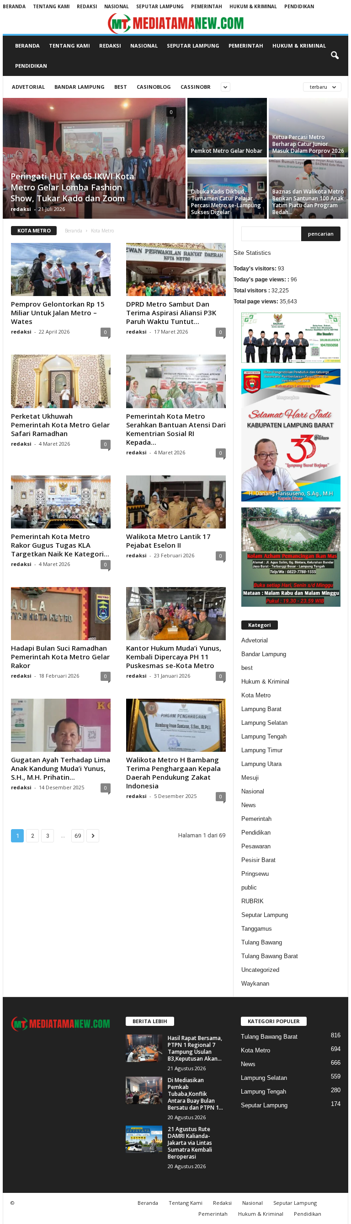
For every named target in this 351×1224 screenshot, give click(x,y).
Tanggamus (256, 928)
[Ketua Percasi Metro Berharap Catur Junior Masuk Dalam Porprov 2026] (308, 127)
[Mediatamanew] (175, 23)
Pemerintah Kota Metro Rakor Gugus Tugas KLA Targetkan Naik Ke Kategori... (60, 545)
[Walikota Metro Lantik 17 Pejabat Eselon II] (176, 501)
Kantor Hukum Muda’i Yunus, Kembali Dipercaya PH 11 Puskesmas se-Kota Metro (173, 656)
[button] (334, 56)
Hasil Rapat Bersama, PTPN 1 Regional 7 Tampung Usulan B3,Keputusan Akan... (195, 1048)
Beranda (14, 6)
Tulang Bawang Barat (269, 956)
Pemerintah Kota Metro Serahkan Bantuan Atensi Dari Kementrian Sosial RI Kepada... (176, 429)
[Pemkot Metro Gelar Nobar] (227, 127)
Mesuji (250, 777)
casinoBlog (154, 86)
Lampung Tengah (264, 736)
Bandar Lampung (79, 86)
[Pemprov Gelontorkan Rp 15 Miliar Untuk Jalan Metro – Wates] (61, 269)
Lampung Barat (261, 709)
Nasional (116, 6)
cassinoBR (196, 86)
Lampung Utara (261, 763)
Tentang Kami (51, 6)
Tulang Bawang (261, 942)
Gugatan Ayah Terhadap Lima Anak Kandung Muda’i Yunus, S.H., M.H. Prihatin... (60, 768)
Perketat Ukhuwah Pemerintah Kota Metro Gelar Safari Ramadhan (60, 424)
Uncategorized (260, 969)
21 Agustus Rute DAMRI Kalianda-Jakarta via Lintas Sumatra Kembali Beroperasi (190, 1142)
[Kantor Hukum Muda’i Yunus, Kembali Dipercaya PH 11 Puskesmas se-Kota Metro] (176, 613)
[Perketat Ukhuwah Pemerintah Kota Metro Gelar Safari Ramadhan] (61, 381)
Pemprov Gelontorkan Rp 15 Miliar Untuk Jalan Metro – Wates (58, 312)
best (120, 86)
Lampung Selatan (264, 722)
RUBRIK (252, 901)
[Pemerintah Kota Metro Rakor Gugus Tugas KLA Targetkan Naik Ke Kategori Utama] (61, 501)
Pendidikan (299, 6)
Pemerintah (206, 6)
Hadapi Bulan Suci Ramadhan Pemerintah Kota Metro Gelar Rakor (60, 656)
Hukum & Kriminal (253, 6)
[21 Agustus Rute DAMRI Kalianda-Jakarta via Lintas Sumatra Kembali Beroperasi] (144, 1139)
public (249, 887)
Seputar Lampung (160, 6)
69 (77, 835)
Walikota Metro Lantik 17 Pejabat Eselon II (168, 541)
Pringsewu (255, 873)
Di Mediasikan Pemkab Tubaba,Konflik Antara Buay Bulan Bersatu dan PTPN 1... (195, 1093)
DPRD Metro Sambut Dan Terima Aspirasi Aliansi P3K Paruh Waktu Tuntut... (171, 312)
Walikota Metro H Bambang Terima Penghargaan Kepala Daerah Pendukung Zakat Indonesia (173, 772)
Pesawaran (256, 846)
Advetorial (28, 86)
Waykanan (255, 983)
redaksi (21, 208)
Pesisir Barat (258, 860)
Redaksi (87, 6)
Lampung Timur (261, 750)
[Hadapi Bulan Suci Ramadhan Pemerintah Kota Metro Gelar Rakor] (61, 613)
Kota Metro (256, 695)
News (248, 805)
